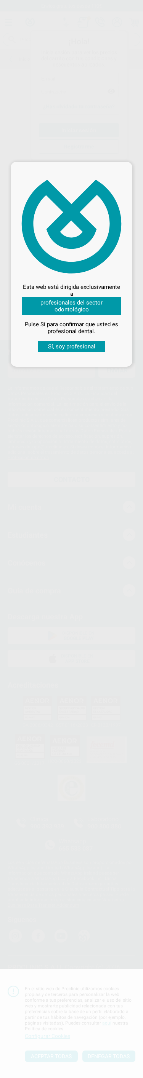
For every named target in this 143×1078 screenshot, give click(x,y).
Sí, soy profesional (71, 346)
